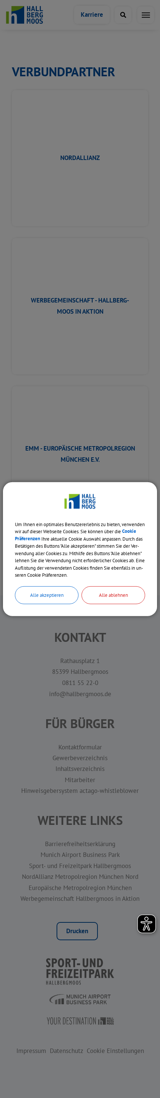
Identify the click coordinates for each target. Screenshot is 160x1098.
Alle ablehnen (113, 595)
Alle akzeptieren (47, 595)
